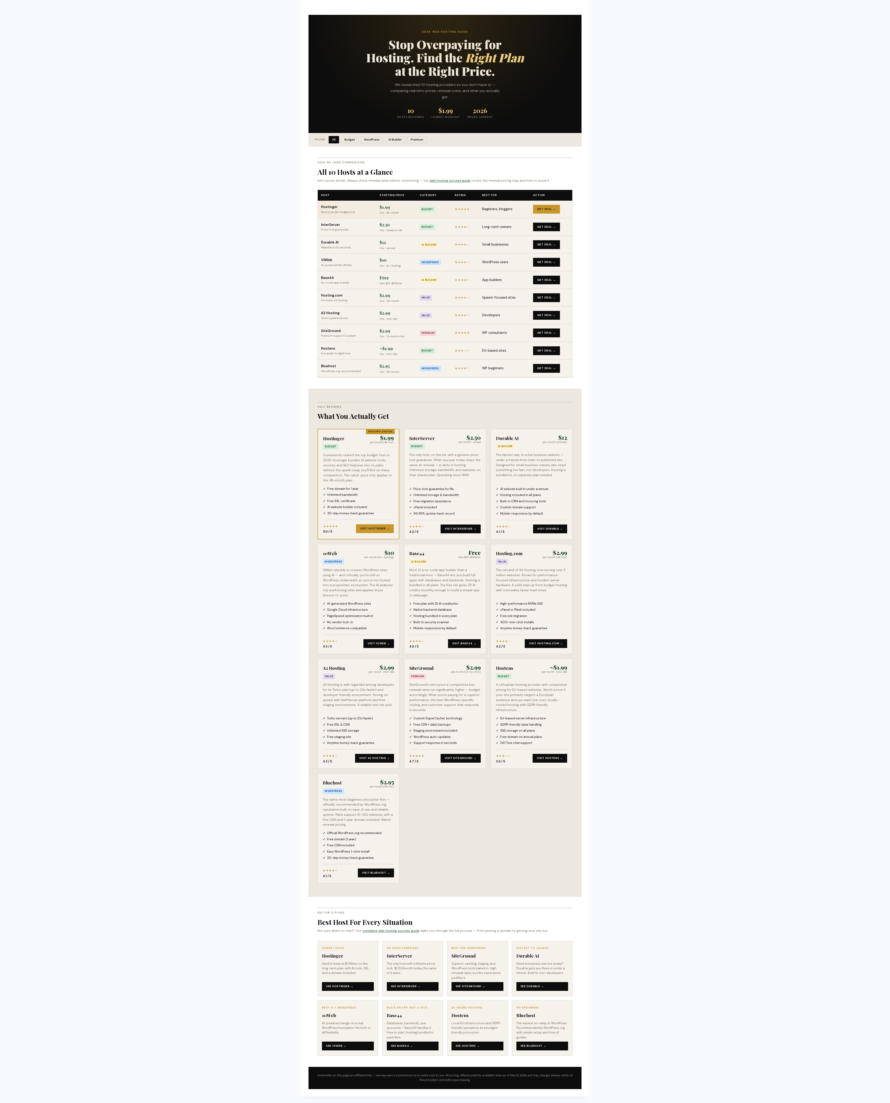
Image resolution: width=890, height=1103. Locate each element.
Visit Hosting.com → (546, 643)
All (334, 140)
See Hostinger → (339, 986)
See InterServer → (405, 986)
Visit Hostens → (550, 758)
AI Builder (395, 140)
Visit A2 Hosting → (374, 758)
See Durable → (532, 986)
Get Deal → (546, 209)
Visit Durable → (550, 529)
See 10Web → (336, 1046)
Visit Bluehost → (376, 873)
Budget (349, 140)
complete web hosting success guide (390, 931)
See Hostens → (468, 1046)
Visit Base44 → (464, 643)
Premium (417, 140)
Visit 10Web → (379, 643)
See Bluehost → (533, 1046)
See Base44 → (402, 1046)
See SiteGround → (470, 986)
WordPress (372, 140)
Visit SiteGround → (461, 758)
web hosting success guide (449, 180)
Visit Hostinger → (375, 528)
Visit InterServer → (461, 529)
